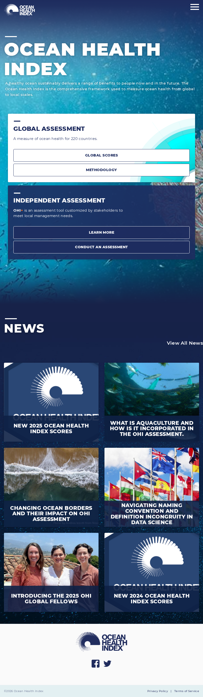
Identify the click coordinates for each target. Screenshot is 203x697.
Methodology (101, 170)
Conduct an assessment (101, 247)
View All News (185, 343)
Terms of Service (186, 691)
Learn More (101, 232)
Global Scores (101, 155)
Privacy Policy (157, 691)
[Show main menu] (194, 7)
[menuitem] (19, 10)
